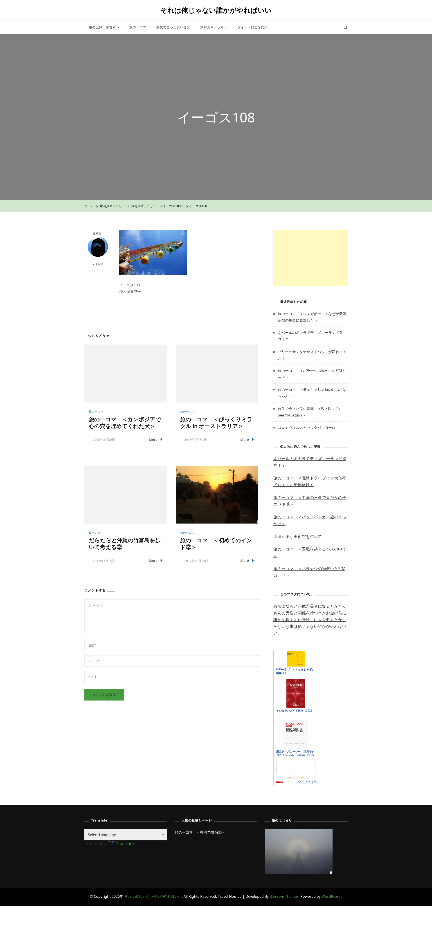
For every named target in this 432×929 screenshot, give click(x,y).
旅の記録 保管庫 (102, 27)
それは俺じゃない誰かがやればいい (216, 10)
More (153, 439)
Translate (125, 843)
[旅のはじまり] (299, 832)
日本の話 (95, 533)
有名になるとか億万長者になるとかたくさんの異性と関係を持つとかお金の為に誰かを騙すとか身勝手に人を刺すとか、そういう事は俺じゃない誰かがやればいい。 (309, 619)
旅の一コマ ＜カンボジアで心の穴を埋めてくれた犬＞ (125, 422)
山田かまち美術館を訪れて (297, 536)
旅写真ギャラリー (213, 27)
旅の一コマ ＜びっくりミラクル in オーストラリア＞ (216, 422)
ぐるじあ (98, 263)
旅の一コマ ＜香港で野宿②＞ (200, 832)
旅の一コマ (137, 27)
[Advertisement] (310, 258)
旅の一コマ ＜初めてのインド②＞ (216, 543)
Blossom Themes (284, 896)
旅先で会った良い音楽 (173, 27)
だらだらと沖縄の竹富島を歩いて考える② (125, 543)
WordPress (331, 896)
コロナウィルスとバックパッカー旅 (306, 427)
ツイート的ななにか (252, 27)
